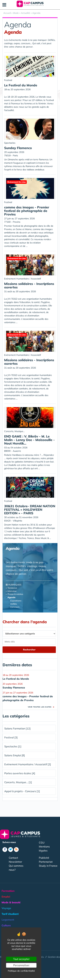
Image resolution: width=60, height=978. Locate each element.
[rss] (16, 849)
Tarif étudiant (10, 914)
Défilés (13, 604)
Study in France (48, 865)
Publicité (44, 857)
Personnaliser (21, 965)
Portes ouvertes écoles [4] (19, 773)
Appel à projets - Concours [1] (22, 791)
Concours (14, 607)
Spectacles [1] (12, 746)
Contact (13, 857)
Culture (6, 925)
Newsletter (15, 861)
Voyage (6, 908)
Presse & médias (15, 594)
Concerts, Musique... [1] (18, 782)
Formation (8, 891)
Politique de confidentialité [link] (21, 970)
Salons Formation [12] (17, 728)
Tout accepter (21, 959)
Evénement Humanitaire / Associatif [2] (27, 764)
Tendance (12, 588)
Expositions (15, 600)
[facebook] (4, 849)
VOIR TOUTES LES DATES (41, 707)
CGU (41, 842)
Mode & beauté (11, 902)
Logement (8, 919)
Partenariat (46, 861)
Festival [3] (11, 737)
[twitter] (10, 849)
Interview (12, 591)
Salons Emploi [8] (14, 755)
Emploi (6, 896)
